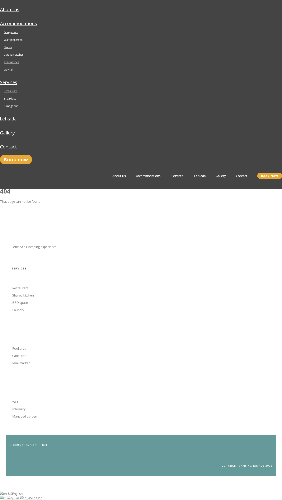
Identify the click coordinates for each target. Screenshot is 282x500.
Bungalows (11, 32)
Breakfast (10, 98)
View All (8, 69)
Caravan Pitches (14, 54)
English (17, 494)
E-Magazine (11, 106)
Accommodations (18, 23)
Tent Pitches (11, 62)
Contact (8, 146)
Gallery (7, 132)
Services (8, 82)
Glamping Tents (13, 39)
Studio (8, 47)
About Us (9, 9)
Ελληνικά (13, 498)
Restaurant (10, 91)
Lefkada (8, 118)
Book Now (16, 159)
